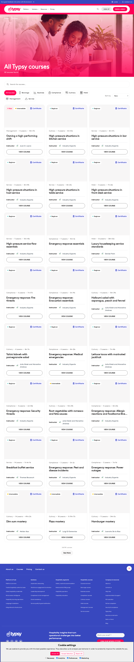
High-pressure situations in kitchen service (64, 137)
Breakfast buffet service (20, 467)
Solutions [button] (34, 9)
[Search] (98, 9)
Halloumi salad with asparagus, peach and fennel (108, 299)
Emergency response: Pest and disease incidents (66, 469)
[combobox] (68, 84)
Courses (20, 569)
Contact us (39, 569)
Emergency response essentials (66, 243)
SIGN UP (106, 9)
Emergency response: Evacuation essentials (61, 299)
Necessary (50, 658)
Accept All (55, 653)
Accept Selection (67, 653)
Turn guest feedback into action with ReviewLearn (16, 2)
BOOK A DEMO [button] (120, 9)
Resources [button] (44, 9)
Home (6, 18)
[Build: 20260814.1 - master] (14, 9)
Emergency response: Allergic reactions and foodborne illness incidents (109, 413)
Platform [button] (26, 9)
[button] (114, 2)
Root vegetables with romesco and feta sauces (66, 412)
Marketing (85, 658)
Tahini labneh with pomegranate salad (17, 356)
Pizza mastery (57, 521)
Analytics (61, 658)
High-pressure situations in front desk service (106, 191)
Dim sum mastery (16, 521)
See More (67, 553)
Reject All (79, 653)
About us (9, 569)
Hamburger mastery (103, 521)
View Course (24, 152)
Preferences (73, 658)
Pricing (52, 9)
